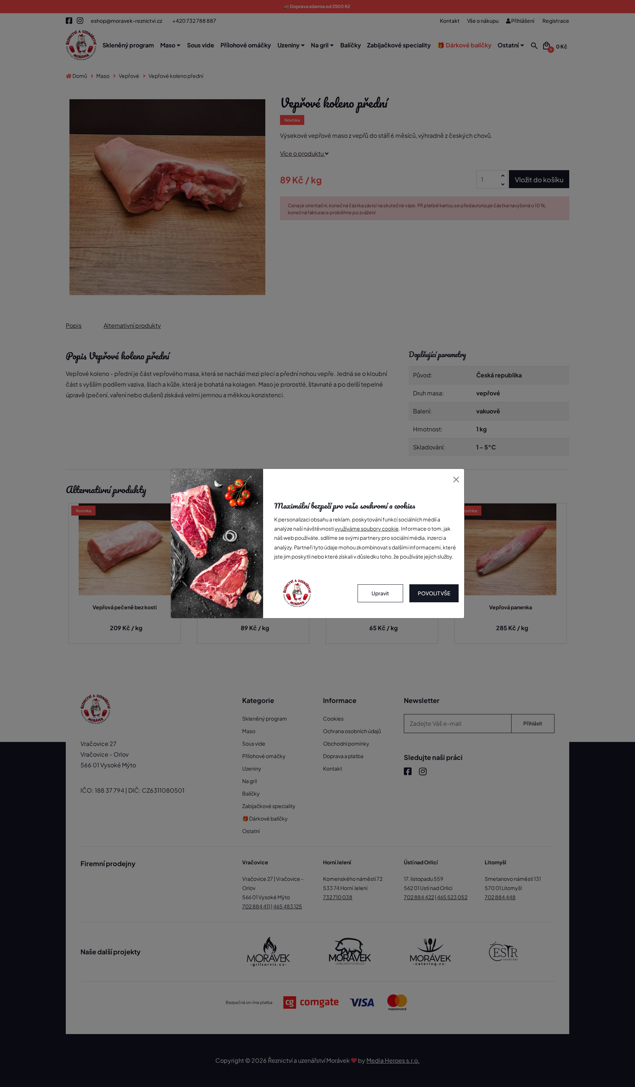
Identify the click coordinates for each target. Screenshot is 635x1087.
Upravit (380, 593)
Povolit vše (434, 593)
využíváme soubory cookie (367, 528)
